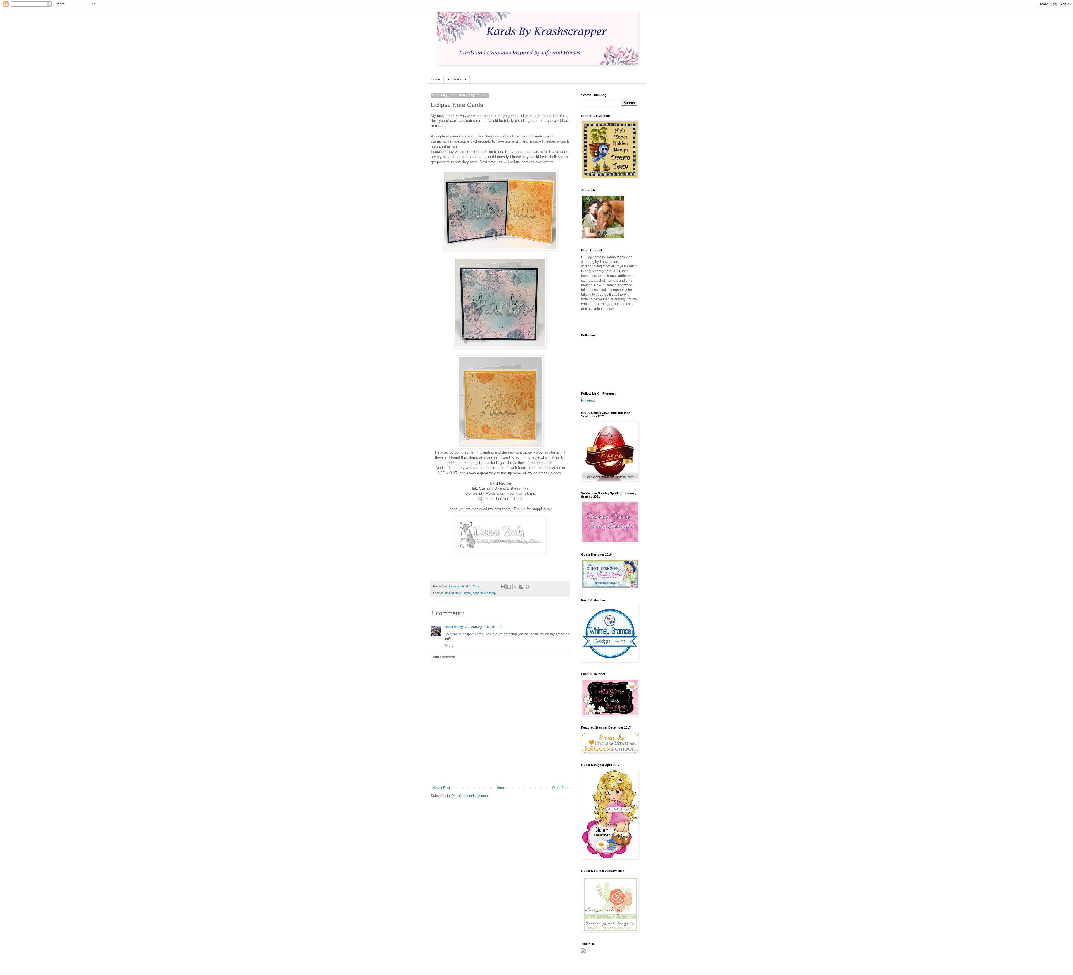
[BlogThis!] (509, 586)
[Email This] (503, 586)
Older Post (560, 788)
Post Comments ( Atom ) (470, 796)
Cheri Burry (453, 627)
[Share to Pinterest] (527, 586)
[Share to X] (515, 586)
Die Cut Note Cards (457, 593)
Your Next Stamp (484, 593)
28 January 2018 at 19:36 (484, 627)
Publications (456, 79)
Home (435, 79)
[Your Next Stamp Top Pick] (583, 952)
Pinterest (588, 400)
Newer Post (441, 788)
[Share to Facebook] (521, 586)
